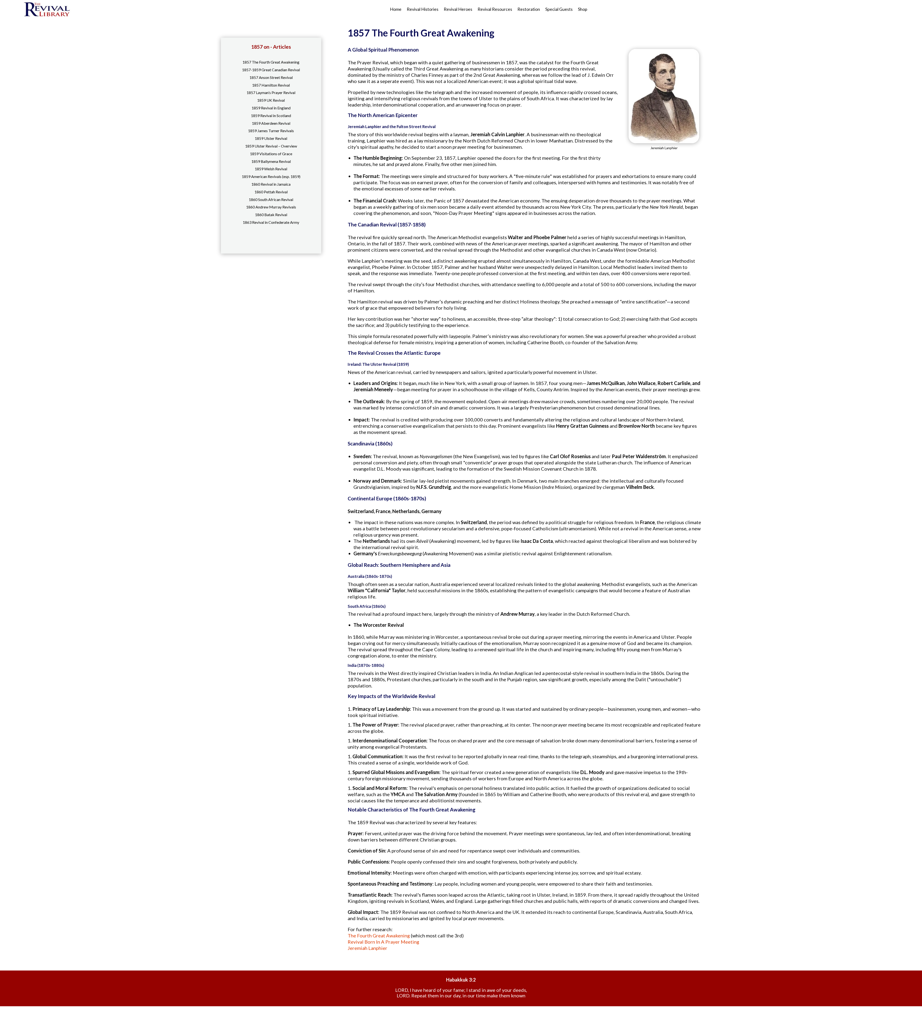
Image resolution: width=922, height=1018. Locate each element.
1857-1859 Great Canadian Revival (271, 69)
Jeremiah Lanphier (367, 948)
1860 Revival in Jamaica (271, 184)
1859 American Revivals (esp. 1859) (271, 176)
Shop (582, 9)
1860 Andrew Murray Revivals (271, 207)
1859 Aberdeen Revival (271, 123)
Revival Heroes (458, 9)
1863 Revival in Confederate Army (271, 222)
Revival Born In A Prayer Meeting (383, 942)
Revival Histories (422, 9)
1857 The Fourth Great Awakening (271, 62)
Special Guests (559, 9)
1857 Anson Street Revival (271, 77)
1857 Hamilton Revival (271, 85)
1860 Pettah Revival (271, 191)
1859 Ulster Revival (271, 138)
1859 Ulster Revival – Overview (271, 146)
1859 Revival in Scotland (271, 115)
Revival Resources (495, 9)
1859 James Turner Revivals (271, 130)
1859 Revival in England (271, 108)
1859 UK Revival (271, 100)
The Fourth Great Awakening (379, 935)
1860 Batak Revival (271, 214)
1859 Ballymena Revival (271, 161)
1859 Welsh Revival (271, 168)
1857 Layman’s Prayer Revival (271, 92)
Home (395, 9)
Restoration (528, 9)
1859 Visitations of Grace (271, 153)
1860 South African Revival (271, 199)
